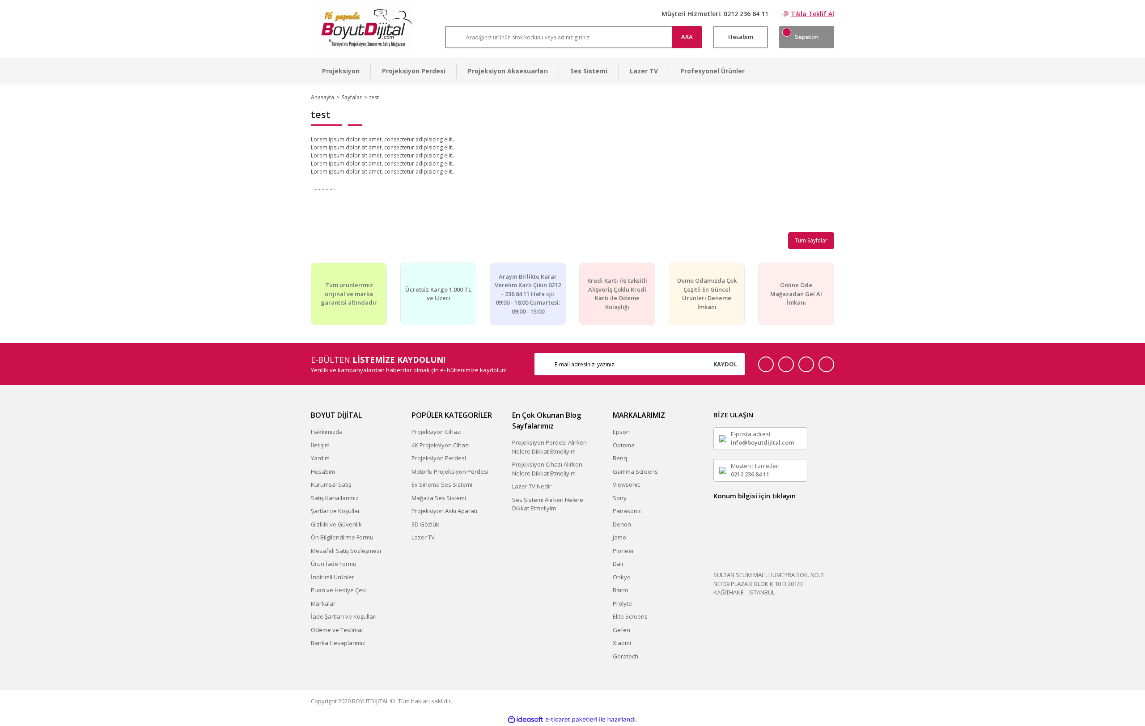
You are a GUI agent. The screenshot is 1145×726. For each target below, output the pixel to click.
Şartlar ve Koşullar (335, 511)
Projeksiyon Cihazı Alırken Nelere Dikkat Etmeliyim (547, 468)
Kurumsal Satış (331, 484)
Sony (620, 498)
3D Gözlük (425, 524)
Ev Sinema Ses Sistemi (441, 484)
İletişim (320, 445)
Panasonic (627, 511)
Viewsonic (626, 484)
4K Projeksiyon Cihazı (440, 445)
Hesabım (323, 471)
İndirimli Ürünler (332, 577)
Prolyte (622, 603)
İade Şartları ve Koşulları (344, 616)
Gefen (621, 630)
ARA (687, 37)
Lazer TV (423, 537)
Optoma (624, 445)
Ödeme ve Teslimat (337, 630)
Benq (620, 458)
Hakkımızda (327, 432)
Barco (620, 590)
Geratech (625, 656)
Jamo (619, 537)
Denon (622, 524)
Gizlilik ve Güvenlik (336, 524)
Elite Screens (630, 616)
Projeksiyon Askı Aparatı (444, 511)
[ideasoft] (525, 719)
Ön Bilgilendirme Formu (342, 537)
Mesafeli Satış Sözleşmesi (346, 551)
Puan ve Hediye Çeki (339, 590)
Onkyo (622, 577)
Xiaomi (622, 643)
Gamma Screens (635, 471)
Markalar (323, 603)
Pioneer (623, 551)
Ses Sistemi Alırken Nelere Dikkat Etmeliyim (547, 504)
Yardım (320, 458)
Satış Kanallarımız (335, 498)
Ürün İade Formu (333, 564)
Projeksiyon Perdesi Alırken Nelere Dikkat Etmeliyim (549, 446)
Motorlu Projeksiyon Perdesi (449, 471)
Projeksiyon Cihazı (436, 432)
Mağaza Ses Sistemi (438, 498)
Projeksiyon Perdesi (438, 458)
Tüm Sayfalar (811, 240)
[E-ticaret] (571, 720)
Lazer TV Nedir (531, 486)
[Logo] (362, 28)
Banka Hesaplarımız (338, 643)
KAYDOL (725, 364)
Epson (621, 432)
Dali (618, 564)
